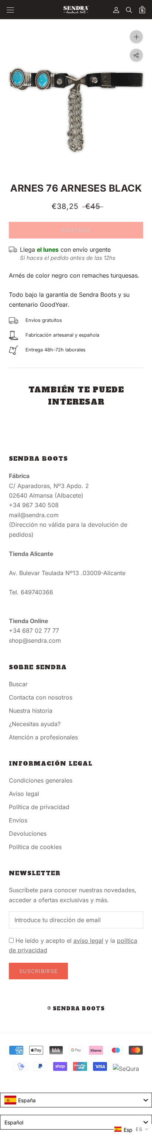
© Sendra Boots (76, 1009)
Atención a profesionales (43, 737)
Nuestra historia (30, 710)
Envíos (18, 820)
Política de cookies (35, 846)
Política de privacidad (39, 807)
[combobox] (76, 1100)
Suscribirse (38, 971)
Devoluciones (27, 833)
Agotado (75, 230)
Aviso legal (24, 793)
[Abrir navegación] (10, 10)
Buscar (18, 684)
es (139, 1129)
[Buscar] (129, 9)
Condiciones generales (40, 780)
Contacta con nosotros (40, 697)
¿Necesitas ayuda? (35, 724)
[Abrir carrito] (142, 9)
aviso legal (88, 940)
